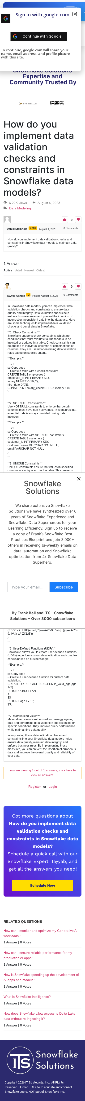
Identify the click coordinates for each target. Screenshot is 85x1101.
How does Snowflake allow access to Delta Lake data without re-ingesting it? (39, 1016)
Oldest (40, 270)
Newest (29, 270)
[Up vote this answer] (65, 286)
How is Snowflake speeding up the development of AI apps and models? (41, 977)
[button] (74, 14)
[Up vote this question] (65, 220)
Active (8, 270)
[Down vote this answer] (78, 286)
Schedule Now (42, 885)
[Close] (78, 478)
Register (34, 786)
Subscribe (64, 587)
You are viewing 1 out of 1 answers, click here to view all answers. (42, 773)
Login (53, 786)
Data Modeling (20, 208)
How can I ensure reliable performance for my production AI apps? (38, 955)
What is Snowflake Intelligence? (27, 997)
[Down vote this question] (78, 220)
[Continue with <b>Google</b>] (5, 18)
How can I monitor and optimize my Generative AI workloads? (40, 933)
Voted (18, 270)
